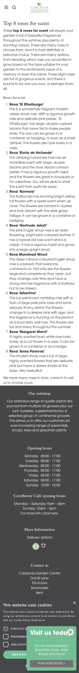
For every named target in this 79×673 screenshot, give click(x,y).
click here (50, 513)
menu (6, 7)
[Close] (70, 632)
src (14, 7)
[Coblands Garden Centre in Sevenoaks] (39, 7)
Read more (38, 620)
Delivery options (39, 537)
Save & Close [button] (21, 654)
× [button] (74, 603)
